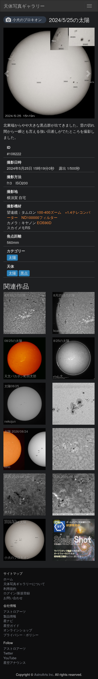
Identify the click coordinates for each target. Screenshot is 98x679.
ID (8, 147)
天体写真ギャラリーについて (24, 583)
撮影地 (12, 191)
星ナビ (8, 620)
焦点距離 (14, 236)
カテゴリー (16, 250)
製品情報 (9, 616)
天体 (10, 266)
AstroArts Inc (43, 674)
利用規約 (9, 588)
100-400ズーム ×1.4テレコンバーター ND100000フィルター (48, 215)
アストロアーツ (14, 611)
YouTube (9, 657)
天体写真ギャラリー (24, 5)
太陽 (12, 257)
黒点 (24, 273)
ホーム (8, 578)
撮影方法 (14, 176)
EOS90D (44, 222)
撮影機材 (14, 205)
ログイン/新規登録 (16, 593)
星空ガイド (11, 625)
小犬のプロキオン (27, 19)
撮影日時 (14, 162)
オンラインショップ (17, 630)
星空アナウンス (14, 662)
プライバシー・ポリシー (21, 634)
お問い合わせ (13, 597)
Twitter (8, 653)
